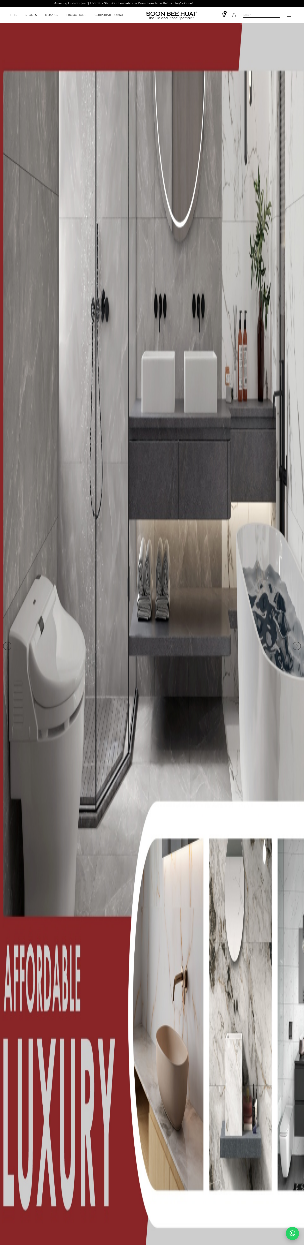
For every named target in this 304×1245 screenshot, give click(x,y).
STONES (31, 15)
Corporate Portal (109, 15)
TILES (13, 15)
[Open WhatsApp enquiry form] (292, 1233)
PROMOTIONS (76, 15)
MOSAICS (51, 15)
